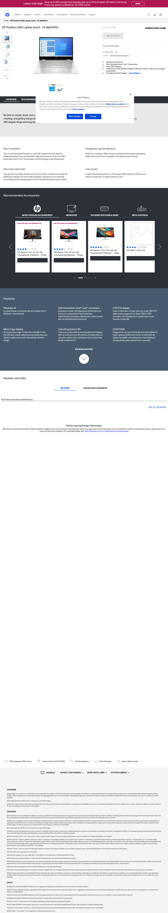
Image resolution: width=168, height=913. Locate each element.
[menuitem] (17, 15)
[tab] (37, 210)
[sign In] (161, 15)
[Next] (95, 58)
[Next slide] (7, 78)
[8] (149, 340)
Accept (93, 117)
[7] (75, 340)
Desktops (27, 15)
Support (92, 15)
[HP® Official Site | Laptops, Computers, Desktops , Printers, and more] (7, 15)
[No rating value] (108, 27)
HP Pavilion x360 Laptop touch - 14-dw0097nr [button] (29, 21)
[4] (23, 314)
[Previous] (17, 58)
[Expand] (56, 64)
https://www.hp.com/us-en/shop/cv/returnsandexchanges (107, 431)
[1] (113, 156)
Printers (37, 15)
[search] (149, 15)
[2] (7, 177)
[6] (128, 319)
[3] (139, 174)
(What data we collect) (115, 104)
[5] (86, 319)
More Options (75, 117)
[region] (85, 107)
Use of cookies (78, 109)
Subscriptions (62, 15)
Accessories (49, 15)
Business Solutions (78, 15)
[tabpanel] (84, 251)
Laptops (17, 15)
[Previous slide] (7, 32)
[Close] (130, 94)
